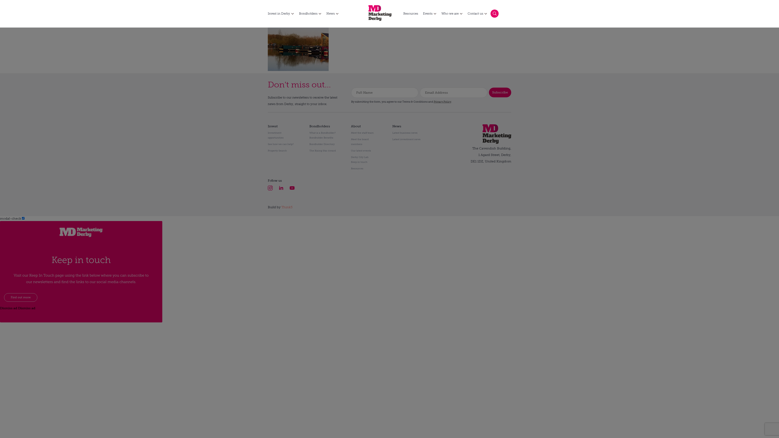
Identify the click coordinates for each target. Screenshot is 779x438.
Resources (410, 13)
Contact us (475, 13)
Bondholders (308, 13)
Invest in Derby (279, 13)
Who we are (450, 13)
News (330, 13)
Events (428, 13)
